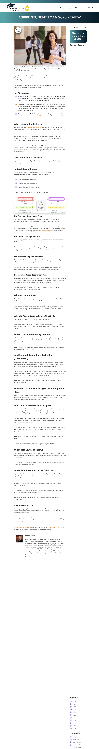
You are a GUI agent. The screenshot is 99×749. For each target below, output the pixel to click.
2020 (74, 718)
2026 (74, 701)
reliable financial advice (47, 231)
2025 (74, 704)
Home (62, 8)
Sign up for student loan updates (74, 1)
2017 (74, 726)
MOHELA (24, 152)
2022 (74, 712)
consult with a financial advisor (36, 116)
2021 (74, 715)
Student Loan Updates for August (77, 365)
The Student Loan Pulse (76, 688)
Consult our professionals (21, 527)
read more (74, 208)
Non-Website (77, 742)
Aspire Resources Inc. (34, 127)
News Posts (76, 739)
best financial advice (56, 527)
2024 (74, 707)
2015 (74, 728)
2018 (74, 723)
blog (74, 737)
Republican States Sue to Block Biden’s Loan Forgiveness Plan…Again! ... (77, 203)
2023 (74, 710)
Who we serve (80, 8)
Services (68, 8)
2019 (74, 720)
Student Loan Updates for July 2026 (76, 527)
